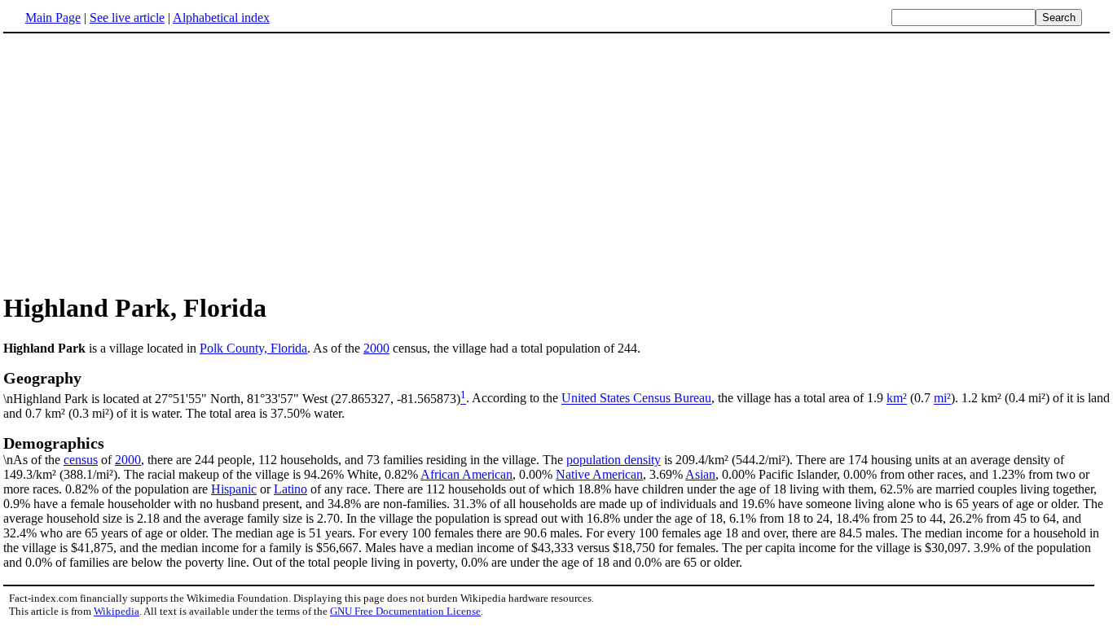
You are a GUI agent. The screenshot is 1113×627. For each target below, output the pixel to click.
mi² (942, 399)
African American (466, 474)
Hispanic (234, 489)
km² (896, 399)
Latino (290, 489)
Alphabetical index (221, 17)
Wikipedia (116, 611)
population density (613, 460)
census (81, 460)
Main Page (53, 17)
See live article (127, 17)
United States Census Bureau (636, 399)
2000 (376, 348)
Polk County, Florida (253, 348)
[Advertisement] (556, 162)
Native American (599, 474)
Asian (700, 474)
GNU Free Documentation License (405, 611)
